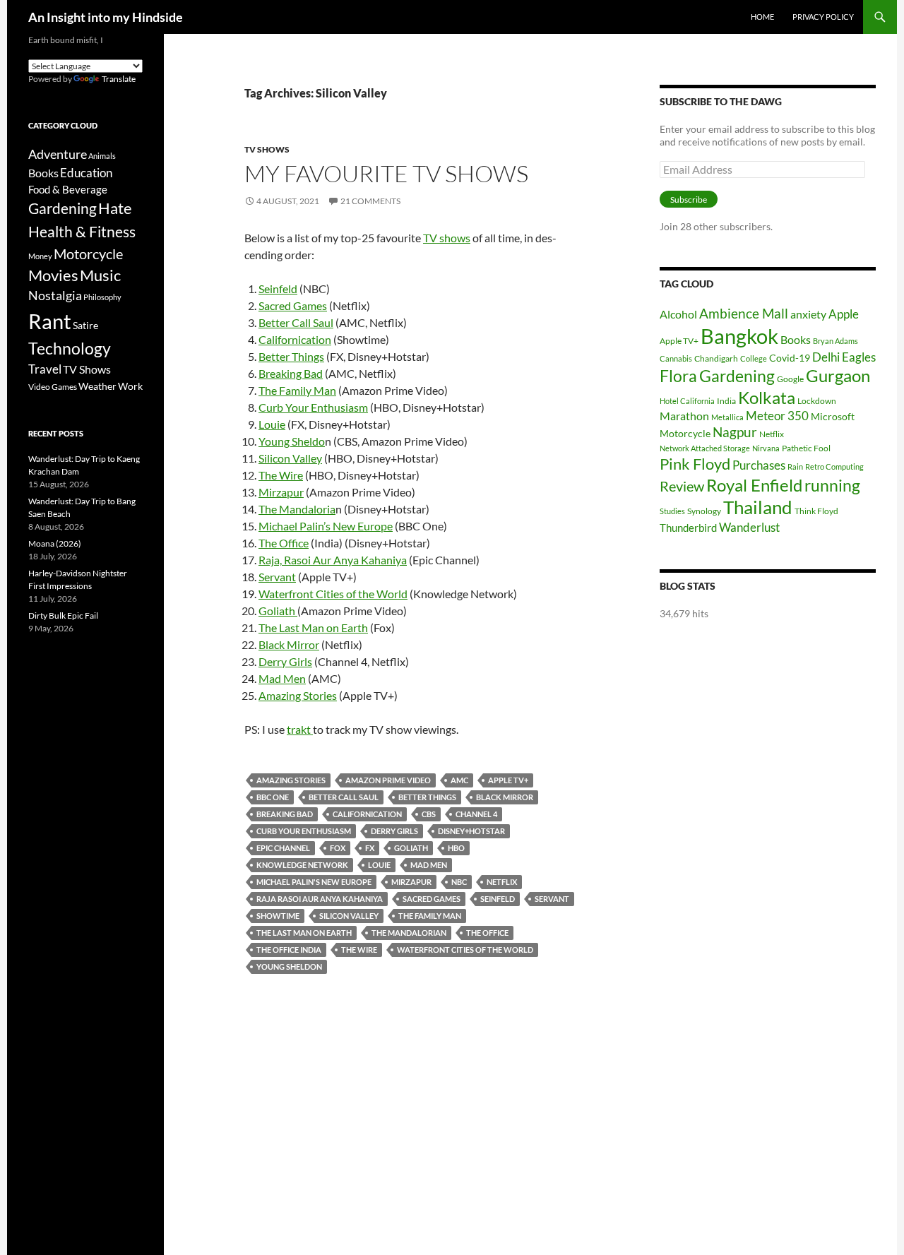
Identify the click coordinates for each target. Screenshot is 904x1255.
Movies (53, 275)
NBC (459, 881)
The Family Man (297, 390)
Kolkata (766, 398)
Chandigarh (716, 358)
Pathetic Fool (806, 448)
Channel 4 (476, 814)
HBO (456, 847)
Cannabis (676, 358)
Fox (337, 847)
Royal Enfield (754, 485)
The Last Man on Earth (313, 627)
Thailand (757, 507)
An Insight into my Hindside (105, 17)
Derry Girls (285, 661)
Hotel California (687, 400)
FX (369, 847)
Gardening (737, 376)
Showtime (277, 915)
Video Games (52, 386)
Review (682, 485)
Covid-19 (789, 358)
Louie (271, 424)
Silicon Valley (290, 458)
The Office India (288, 949)
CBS (429, 814)
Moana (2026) (54, 543)
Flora (678, 376)
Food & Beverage (67, 189)
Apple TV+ (508, 780)
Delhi (826, 357)
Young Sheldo (291, 441)
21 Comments (370, 201)
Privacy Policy (823, 16)
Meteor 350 (777, 415)
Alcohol (678, 314)
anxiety (808, 314)
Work (130, 386)
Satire (85, 325)
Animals (102, 155)
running (832, 485)
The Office (283, 542)
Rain (795, 466)
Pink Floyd (695, 463)
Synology (704, 511)
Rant (49, 321)
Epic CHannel (283, 847)
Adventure (57, 154)
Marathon (684, 415)
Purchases (758, 465)
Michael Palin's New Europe (313, 881)
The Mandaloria (296, 509)
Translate (119, 78)
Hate (115, 208)
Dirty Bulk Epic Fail (63, 615)
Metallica (727, 417)
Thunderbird (688, 527)
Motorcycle (685, 433)
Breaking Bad (290, 373)
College (753, 358)
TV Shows (267, 149)
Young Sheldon (289, 966)
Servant (277, 576)
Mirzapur (281, 492)
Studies (672, 511)
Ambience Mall (743, 313)
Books (795, 339)
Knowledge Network (302, 864)
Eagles (859, 357)
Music (100, 275)
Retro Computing (834, 466)
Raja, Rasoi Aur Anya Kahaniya (332, 559)
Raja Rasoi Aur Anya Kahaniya (319, 898)
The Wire (280, 475)
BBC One (272, 797)
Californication (294, 339)
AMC (459, 780)
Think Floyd (816, 511)
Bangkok (739, 335)
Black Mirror (288, 644)
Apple (843, 314)
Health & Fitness (82, 231)
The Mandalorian (408, 932)
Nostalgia (55, 295)
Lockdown (816, 400)
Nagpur (735, 432)
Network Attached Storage (705, 448)
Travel (44, 369)
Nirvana (766, 448)
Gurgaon (838, 376)
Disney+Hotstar (471, 830)
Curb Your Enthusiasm (313, 407)
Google (790, 379)
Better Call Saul (295, 322)
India (726, 400)
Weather (97, 386)
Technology (69, 348)
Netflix (502, 881)
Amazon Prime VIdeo (388, 780)
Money (40, 256)
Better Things (291, 356)
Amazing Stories (297, 695)
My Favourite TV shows (386, 173)
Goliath (277, 610)
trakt (300, 729)
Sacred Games (292, 305)
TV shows (446, 237)
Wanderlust (749, 527)
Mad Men (282, 678)
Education (86, 172)
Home (762, 16)
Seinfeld (277, 288)
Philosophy (102, 297)
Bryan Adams (835, 340)
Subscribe (688, 199)
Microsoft (833, 416)
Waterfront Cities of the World (333, 593)
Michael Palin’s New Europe (325, 526)
